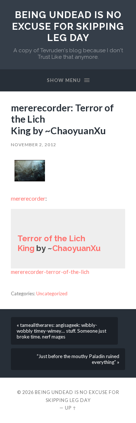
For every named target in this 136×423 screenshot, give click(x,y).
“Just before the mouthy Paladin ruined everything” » (78, 359)
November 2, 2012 (33, 144)
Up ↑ (71, 408)
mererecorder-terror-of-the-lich (50, 271)
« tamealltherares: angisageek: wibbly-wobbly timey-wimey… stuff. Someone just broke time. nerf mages (61, 331)
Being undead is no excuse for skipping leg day (68, 26)
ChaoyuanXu (76, 248)
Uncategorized (51, 293)
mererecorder (28, 198)
